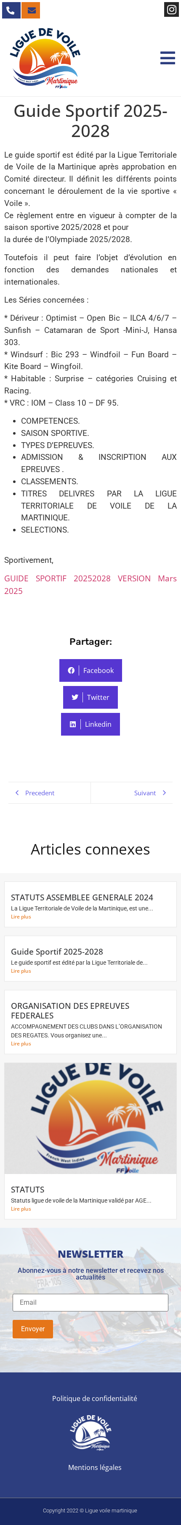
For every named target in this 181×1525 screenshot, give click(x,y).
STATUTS (27, 1189)
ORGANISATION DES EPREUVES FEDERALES (70, 1010)
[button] (167, 58)
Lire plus (21, 916)
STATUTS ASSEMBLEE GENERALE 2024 (82, 897)
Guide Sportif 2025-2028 (57, 951)
